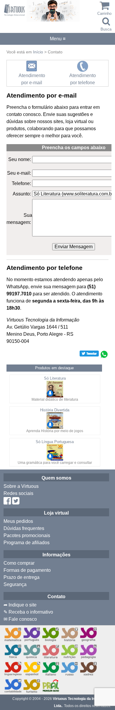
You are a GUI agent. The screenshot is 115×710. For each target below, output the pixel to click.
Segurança (15, 584)
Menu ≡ (57, 39)
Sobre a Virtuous (21, 486)
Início (38, 52)
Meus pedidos (18, 521)
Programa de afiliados (27, 542)
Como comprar (19, 563)
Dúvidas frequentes (24, 528)
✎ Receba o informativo (28, 612)
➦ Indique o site (20, 604)
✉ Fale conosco (20, 619)
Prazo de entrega (22, 577)
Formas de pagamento (27, 570)
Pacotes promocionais (27, 535)
